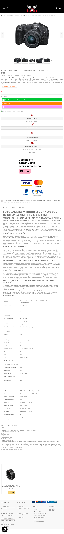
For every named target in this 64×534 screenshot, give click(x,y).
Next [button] (51, 60)
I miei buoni (21, 517)
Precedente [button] (2, 35)
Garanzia (21, 207)
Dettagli (5, 207)
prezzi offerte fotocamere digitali (8, 521)
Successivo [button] (61, 35)
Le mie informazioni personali (23, 514)
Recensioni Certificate (7, 518)
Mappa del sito (6, 527)
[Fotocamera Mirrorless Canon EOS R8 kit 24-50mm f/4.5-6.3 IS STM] (17, 60)
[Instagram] (53, 510)
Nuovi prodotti (5, 506)
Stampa (5, 96)
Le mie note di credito (23, 508)
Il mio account (21, 502)
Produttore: (3, 75)
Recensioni (13, 207)
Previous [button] (13, 60)
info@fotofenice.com (39, 521)
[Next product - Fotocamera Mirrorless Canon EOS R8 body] (62, 15)
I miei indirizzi (21, 511)
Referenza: (13, 75)
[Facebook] (50, 510)
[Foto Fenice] (32, 8)
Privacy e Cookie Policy (8, 524)
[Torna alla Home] (1, 15)
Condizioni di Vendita (7, 516)
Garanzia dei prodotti (7, 513)
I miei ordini (21, 506)
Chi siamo (4, 511)
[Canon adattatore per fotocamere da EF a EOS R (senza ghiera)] (11, 474)
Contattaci (4, 508)
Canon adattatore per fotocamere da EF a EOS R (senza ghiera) (11, 487)
